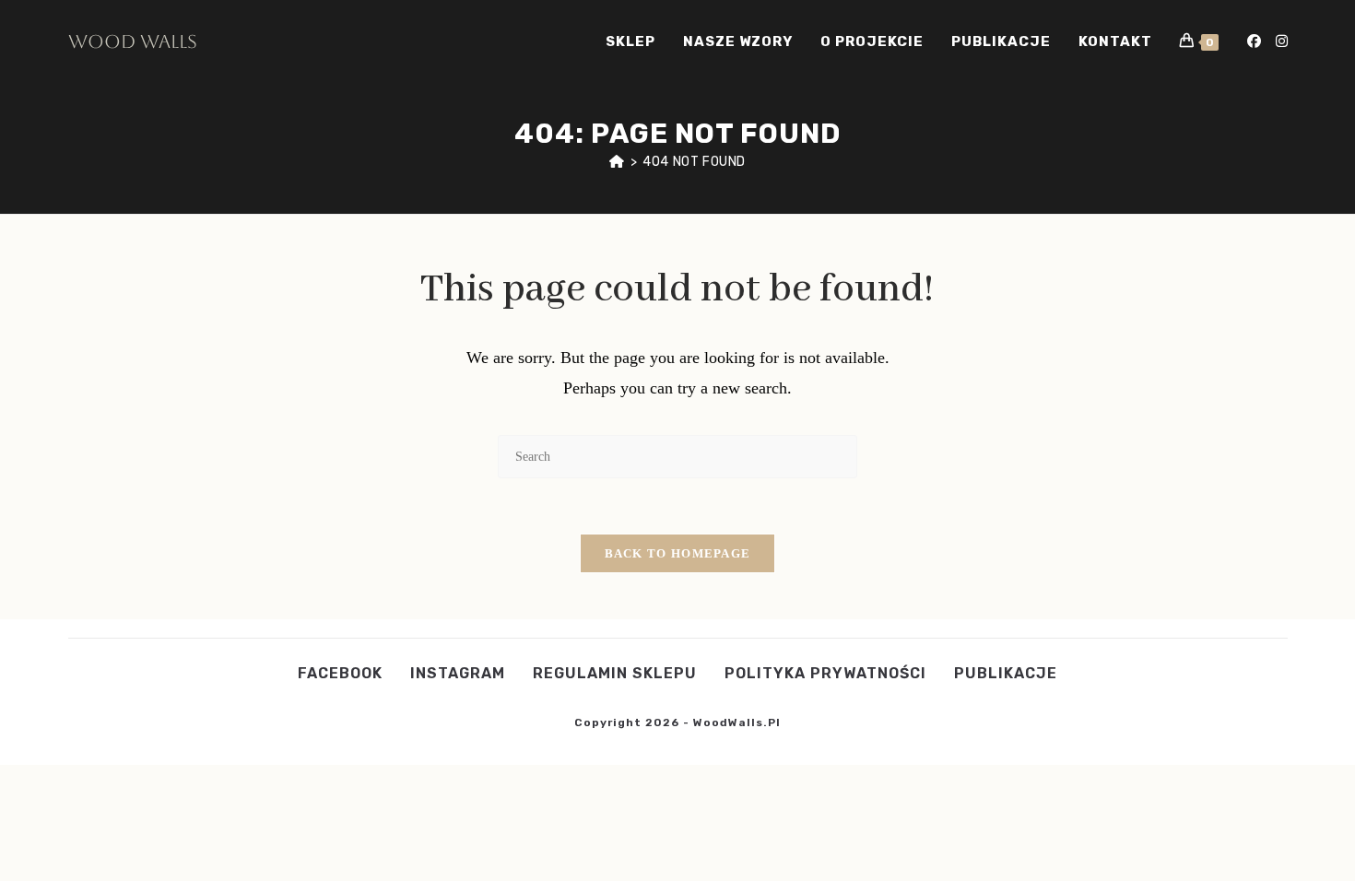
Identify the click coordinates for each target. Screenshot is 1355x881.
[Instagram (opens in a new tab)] (1281, 41)
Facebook (340, 673)
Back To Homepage (678, 553)
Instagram (457, 673)
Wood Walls (132, 41)
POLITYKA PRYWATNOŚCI (825, 673)
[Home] (617, 162)
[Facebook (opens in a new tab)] (1254, 41)
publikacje (1005, 673)
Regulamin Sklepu (615, 673)
